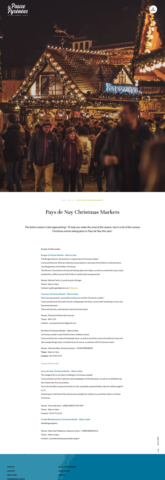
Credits (61, 475)
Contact (11, 467)
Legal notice (64, 471)
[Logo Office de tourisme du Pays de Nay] (25, 9)
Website (74, 288)
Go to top (158, 441)
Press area (12, 475)
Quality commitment (67, 467)
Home (63, 200)
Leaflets (11, 471)
